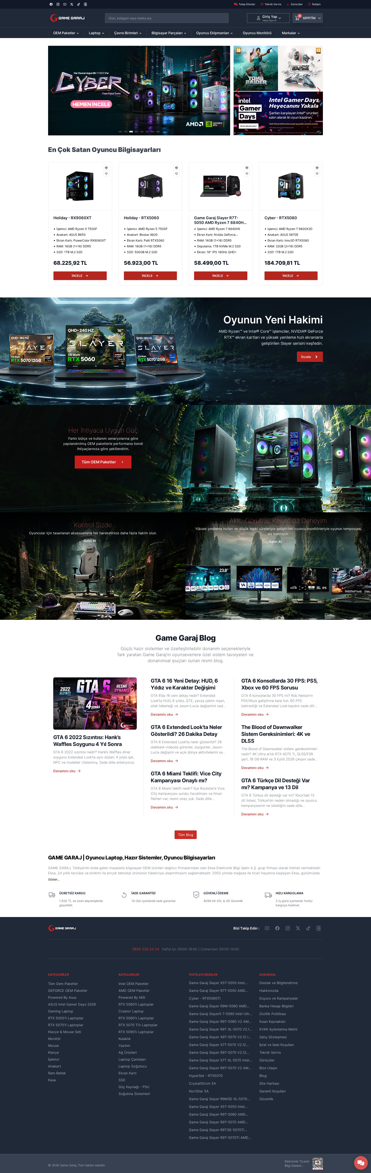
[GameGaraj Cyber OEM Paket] (139, 90)
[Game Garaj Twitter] (298, 928)
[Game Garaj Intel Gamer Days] (278, 90)
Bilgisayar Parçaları (167, 33)
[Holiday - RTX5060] (80, 186)
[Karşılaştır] (106, 168)
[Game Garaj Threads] (318, 928)
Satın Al (90, 541)
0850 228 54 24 (145, 949)
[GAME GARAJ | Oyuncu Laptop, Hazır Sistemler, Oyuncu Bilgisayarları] (67, 18)
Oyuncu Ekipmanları (212, 33)
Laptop (94, 33)
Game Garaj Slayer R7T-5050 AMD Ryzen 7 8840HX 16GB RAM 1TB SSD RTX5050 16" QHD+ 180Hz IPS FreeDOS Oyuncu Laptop (150, 221)
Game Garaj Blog (185, 638)
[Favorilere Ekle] (106, 173)
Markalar (289, 33)
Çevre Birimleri (126, 33)
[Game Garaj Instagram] (287, 928)
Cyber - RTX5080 (210, 218)
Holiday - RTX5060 (71, 218)
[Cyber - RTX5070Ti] (291, 186)
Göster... (54, 879)
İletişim (316, 4)
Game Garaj (68, 1165)
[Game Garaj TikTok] (308, 928)
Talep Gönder (247, 4)
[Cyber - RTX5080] (220, 186)
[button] (226, 90)
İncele (306, 357)
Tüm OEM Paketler (99, 462)
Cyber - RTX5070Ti (282, 218)
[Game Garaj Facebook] (277, 928)
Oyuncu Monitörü (257, 33)
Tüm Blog (185, 835)
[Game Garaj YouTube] (267, 928)
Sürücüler (297, 4)
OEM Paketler (64, 33)
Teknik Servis (273, 4)
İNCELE (77, 275)
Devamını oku (64, 771)
